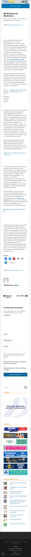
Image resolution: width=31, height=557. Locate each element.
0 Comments (16, 20)
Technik (21, 270)
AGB (15, 552)
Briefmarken (9, 270)
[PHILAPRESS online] (16, 2)
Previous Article (9, 296)
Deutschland (7, 20)
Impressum (15, 546)
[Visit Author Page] (6, 280)
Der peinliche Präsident (15, 519)
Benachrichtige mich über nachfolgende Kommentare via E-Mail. (15, 362)
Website (6, 346)
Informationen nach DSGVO (15, 550)
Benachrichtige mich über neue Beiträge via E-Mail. (15, 369)
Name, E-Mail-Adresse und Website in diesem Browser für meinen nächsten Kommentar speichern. (14, 355)
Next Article (21, 296)
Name (6, 334)
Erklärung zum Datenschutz (15, 548)
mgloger (24, 18)
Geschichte (16, 270)
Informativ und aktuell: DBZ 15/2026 (18, 506)
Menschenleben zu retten (17, 59)
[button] (3, 554)
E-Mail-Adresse (8, 340)
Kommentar (7, 315)
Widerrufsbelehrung (15, 554)
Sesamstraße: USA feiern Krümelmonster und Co (16, 492)
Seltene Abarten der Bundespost (17, 523)
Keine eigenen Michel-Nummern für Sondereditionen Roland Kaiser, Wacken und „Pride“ (18, 502)
